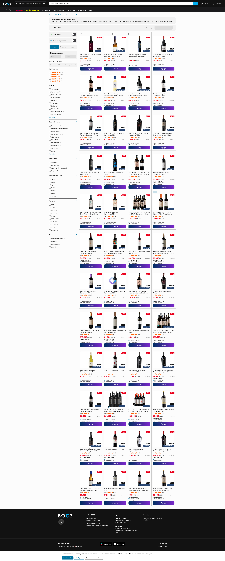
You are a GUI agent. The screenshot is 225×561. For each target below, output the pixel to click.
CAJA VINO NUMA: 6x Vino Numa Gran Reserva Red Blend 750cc (114, 410)
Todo (54, 47)
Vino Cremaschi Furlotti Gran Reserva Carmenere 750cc (162, 489)
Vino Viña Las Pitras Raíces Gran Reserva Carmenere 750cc (163, 252)
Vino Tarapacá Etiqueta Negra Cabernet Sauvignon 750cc (90, 450)
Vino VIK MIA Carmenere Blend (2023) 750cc (139, 252)
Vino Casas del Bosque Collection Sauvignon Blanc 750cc (113, 94)
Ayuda (90, 10)
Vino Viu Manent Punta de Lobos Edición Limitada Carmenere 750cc (137, 55)
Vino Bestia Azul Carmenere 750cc (113, 173)
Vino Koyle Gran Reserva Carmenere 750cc (161, 173)
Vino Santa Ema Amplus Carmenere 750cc (136, 371)
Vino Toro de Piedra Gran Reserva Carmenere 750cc (89, 94)
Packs (72, 47)
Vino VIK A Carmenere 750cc (114, 370)
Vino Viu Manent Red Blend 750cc (162, 292)
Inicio (51, 15)
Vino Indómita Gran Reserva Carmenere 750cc (89, 410)
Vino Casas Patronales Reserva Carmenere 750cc (114, 292)
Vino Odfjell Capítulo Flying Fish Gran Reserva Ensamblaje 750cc (90, 213)
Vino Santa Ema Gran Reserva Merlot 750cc (138, 331)
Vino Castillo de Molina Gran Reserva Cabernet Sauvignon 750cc (138, 489)
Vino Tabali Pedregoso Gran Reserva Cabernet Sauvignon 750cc (90, 529)
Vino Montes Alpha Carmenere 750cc (114, 489)
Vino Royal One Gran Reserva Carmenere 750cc (114, 134)
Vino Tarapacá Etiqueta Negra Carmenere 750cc (138, 529)
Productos (63, 47)
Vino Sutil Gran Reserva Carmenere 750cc (88, 252)
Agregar (91, 69)
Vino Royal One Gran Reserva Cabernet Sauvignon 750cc (163, 371)
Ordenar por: (150, 28)
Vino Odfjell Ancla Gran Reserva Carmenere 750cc (115, 331)
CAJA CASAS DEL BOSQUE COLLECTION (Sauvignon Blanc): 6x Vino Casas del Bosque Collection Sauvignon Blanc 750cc (114, 529)
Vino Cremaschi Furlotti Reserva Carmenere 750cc (163, 410)
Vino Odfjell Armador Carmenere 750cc (111, 213)
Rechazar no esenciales (93, 558)
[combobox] (164, 28)
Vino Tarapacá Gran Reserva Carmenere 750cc (162, 55)
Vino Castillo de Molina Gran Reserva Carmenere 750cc (89, 134)
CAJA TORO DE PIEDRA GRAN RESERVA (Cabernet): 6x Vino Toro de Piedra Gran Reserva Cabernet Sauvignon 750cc (163, 331)
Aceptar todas (67, 558)
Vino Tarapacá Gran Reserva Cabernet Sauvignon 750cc (138, 94)
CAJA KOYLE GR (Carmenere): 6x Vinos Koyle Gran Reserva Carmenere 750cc (138, 410)
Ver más (52, 117)
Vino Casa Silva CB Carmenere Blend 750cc (90, 55)
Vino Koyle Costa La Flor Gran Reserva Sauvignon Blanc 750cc (90, 489)
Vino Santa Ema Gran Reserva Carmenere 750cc (163, 529)
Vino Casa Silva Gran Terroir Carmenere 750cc (89, 331)
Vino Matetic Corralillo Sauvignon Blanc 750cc (88, 371)
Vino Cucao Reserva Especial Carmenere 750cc (138, 134)
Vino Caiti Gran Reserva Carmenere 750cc (88, 292)
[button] (123, 3)
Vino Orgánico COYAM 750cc (114, 449)
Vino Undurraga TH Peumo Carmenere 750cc (162, 94)
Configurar (79, 558)
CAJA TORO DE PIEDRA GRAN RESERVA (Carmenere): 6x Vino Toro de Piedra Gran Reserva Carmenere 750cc (139, 213)
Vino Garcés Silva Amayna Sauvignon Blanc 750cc (113, 55)
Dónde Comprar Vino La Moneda (66, 15)
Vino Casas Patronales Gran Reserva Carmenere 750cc (162, 134)
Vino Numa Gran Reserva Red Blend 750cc (90, 173)
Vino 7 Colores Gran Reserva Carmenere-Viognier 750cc (114, 252)
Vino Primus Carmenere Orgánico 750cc (136, 450)
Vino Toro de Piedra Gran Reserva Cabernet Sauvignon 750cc (138, 292)
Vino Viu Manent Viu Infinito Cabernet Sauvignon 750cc (162, 450)
